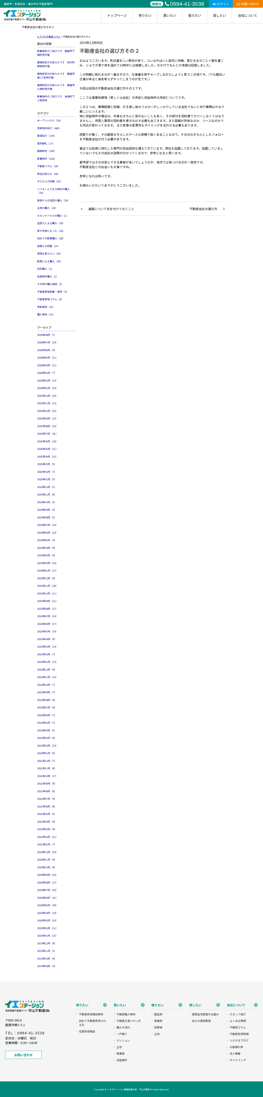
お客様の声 (236, 1047)
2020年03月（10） (47, 920)
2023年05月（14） (47, 631)
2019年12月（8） (47, 943)
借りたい (194, 15)
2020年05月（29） (47, 905)
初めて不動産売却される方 (92, 1023)
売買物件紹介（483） (49, 128)
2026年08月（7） (47, 335)
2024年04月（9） (47, 548)
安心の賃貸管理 (201, 1021)
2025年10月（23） (47, 411)
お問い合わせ (250, 4)
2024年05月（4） (47, 540)
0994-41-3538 (187, 4)
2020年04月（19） (47, 913)
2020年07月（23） (47, 890)
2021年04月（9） (47, 821)
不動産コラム (238, 1027)
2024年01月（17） (47, 570)
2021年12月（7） (47, 761)
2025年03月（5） (47, 464)
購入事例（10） (46, 314)
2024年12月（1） (47, 487)
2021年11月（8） (47, 768)
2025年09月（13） (47, 418)
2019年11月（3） (47, 951)
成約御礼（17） (46, 143)
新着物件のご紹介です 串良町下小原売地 (56, 98)
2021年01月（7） (47, 844)
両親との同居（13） (48, 246)
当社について (247, 15)
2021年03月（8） (47, 829)
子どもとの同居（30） (49, 181)
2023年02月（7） (47, 654)
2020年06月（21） (47, 897)
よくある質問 (238, 1021)
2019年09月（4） (47, 966)
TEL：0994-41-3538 (24, 1033)
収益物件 (121, 1060)
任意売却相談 (87, 1031)
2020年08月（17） (47, 882)
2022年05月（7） (47, 722)
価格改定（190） (46, 151)
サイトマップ (238, 1060)
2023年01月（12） (47, 662)
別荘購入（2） (45, 269)
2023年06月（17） (47, 624)
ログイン (223, 4)
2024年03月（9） (47, 555)
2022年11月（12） (47, 677)
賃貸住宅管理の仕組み (205, 1014)
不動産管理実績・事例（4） (53, 291)
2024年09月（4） (47, 509)
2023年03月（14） (47, 646)
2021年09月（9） (47, 783)
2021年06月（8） (47, 806)
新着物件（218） (46, 158)
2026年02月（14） (47, 380)
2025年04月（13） (47, 456)
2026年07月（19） (47, 342)
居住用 (158, 1014)
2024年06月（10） (47, 532)
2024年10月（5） (47, 502)
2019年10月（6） (47, 958)
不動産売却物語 (239, 1034)
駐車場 (158, 1027)
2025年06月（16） (47, 441)
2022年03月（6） (47, 738)
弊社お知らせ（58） (48, 174)
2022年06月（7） (47, 715)
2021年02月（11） (47, 837)
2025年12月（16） (47, 395)
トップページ (117, 15)
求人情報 (235, 1053)
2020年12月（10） (47, 852)
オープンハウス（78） (49, 120)
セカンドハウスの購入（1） (53, 215)
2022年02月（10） (47, 745)
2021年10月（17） (47, 776)
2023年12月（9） (47, 578)
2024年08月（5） (47, 517)
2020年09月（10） (47, 875)
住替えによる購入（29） (51, 223)
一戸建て (121, 1034)
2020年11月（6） (47, 859)
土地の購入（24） (47, 208)
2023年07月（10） (47, 616)
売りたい (145, 15)
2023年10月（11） (47, 593)
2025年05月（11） (47, 449)
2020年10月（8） (47, 867)
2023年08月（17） (47, 608)
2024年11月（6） (47, 494)
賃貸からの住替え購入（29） (53, 200)
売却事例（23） (46, 307)
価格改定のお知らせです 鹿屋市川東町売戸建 (56, 87)
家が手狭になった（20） (51, 231)
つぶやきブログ (239, 1040)
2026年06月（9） (47, 350)
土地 (119, 1047)
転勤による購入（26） (49, 261)
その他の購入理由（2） (50, 284)
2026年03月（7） (47, 373)
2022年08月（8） (47, 700)
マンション (123, 1040)
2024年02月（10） (47, 563)
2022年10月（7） (47, 684)
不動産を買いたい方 (128, 1021)
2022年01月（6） (47, 753)
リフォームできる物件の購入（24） (53, 191)
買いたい (169, 15)
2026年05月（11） (47, 357)
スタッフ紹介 (238, 1014)
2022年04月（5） (47, 730)
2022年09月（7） (47, 692)
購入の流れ (123, 1027)
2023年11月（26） (47, 585)
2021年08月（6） (47, 791)
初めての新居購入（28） (51, 238)
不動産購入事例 (125, 1014)
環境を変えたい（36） (49, 253)
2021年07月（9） (47, 798)
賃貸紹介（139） (46, 135)
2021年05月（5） (47, 814)
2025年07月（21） (47, 433)
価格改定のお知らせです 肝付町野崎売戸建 (56, 64)
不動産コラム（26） (48, 166)
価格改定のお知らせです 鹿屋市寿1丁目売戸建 (56, 75)
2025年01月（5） (47, 479)
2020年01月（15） (47, 935)
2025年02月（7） (47, 471)
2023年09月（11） (47, 601)
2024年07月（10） (47, 525)
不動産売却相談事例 (91, 1014)
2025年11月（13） (47, 403)
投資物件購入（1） (48, 276)
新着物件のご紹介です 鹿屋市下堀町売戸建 (56, 53)
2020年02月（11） (47, 928)
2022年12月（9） (47, 669)
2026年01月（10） (47, 388)
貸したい (219, 15)
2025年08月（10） (47, 426)
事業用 (120, 1053)
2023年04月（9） (47, 639)
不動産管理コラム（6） (50, 299)
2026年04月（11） (47, 365)
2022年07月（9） (47, 707)
